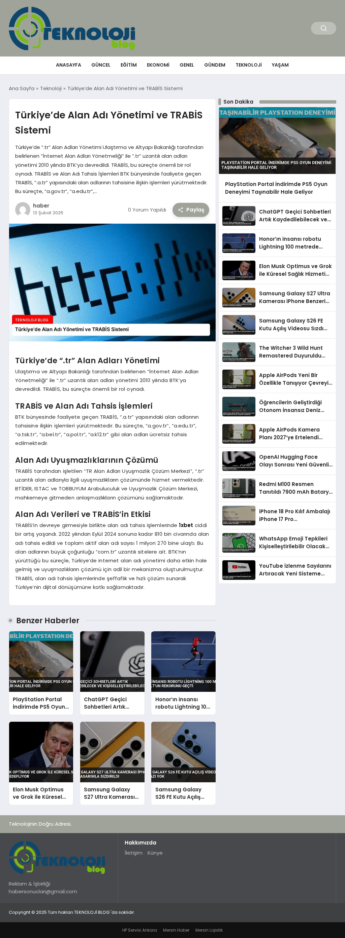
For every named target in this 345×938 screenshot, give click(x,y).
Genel (187, 65)
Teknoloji (249, 65)
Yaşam (280, 65)
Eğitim (129, 65)
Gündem (214, 65)
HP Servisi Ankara (139, 930)
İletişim (134, 852)
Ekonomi (158, 65)
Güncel (101, 65)
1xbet (186, 525)
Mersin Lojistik (209, 930)
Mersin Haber (176, 930)
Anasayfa (68, 65)
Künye (155, 852)
